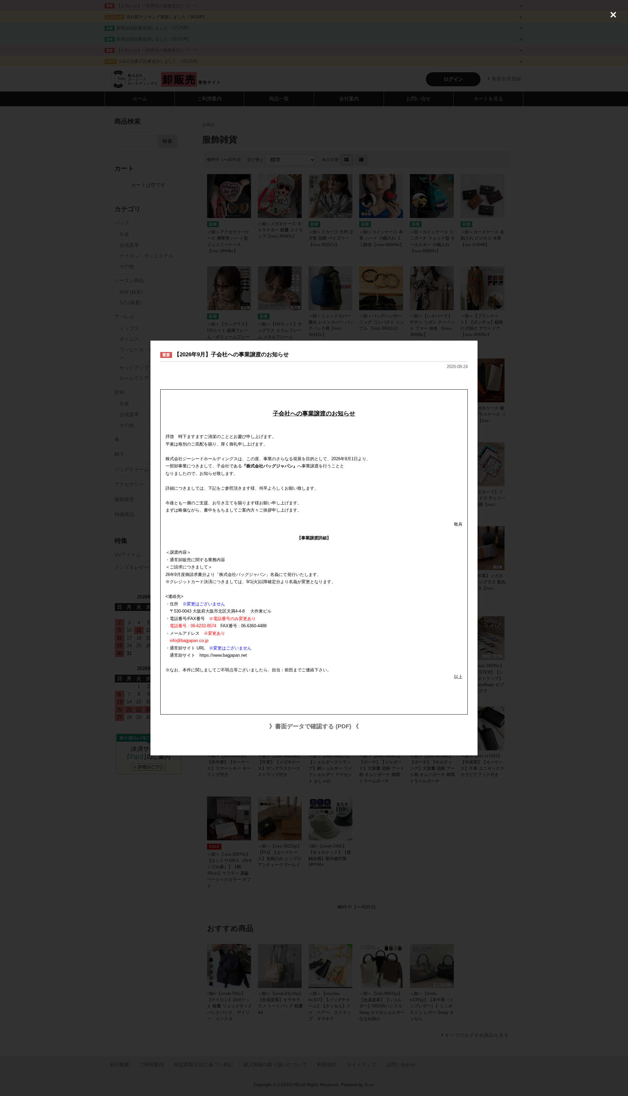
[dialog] (314, 548)
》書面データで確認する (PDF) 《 (314, 726)
